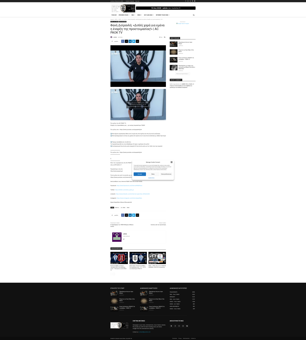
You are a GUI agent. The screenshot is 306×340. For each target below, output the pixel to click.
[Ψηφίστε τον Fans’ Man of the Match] (173, 52)
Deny (153, 174)
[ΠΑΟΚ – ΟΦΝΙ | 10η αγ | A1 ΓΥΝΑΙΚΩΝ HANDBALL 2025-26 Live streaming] (157, 258)
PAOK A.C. (117, 207)
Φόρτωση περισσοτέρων (182, 73)
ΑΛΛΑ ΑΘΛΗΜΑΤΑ (122, 21)
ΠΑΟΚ (128, 207)
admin (115, 37)
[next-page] (114, 274)
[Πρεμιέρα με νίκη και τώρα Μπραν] (173, 44)
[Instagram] (188, 1)
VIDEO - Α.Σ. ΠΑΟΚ (122, 19)
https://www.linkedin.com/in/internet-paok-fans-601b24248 (133, 194)
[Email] (137, 41)
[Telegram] (133, 41)
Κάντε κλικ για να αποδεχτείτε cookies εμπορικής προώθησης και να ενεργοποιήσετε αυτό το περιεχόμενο (138, 104)
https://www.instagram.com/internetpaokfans (129, 198)
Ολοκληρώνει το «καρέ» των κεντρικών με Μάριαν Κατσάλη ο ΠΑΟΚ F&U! (186, 67)
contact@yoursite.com (144, 332)
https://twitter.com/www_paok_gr (124, 190)
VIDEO (116, 19)
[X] (190, 1)
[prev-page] (111, 274)
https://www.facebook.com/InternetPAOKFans (129, 185)
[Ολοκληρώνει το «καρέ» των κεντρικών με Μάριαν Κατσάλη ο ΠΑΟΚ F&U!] (173, 67)
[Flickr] (179, 326)
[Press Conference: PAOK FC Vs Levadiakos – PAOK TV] (173, 59)
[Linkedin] (130, 41)
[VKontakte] (187, 326)
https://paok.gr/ (126, 236)
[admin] (111, 37)
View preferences (166, 174)
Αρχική (112, 19)
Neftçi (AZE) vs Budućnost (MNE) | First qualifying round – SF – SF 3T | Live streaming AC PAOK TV (137, 267)
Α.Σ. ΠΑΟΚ (123, 207)
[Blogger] (171, 326)
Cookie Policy (151, 177)
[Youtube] (195, 1)
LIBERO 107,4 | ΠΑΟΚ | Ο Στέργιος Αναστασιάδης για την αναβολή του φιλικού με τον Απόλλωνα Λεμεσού (182, 85)
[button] (171, 162)
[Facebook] (186, 1)
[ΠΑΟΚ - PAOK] (123, 8)
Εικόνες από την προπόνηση (158, 224)
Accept (140, 174)
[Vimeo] (192, 1)
